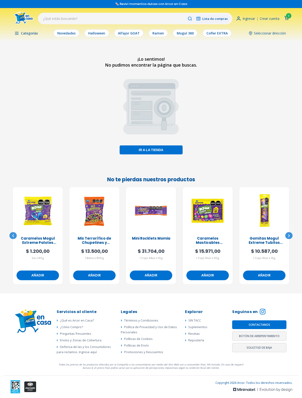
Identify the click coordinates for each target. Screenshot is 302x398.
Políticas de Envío (136, 345)
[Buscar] (190, 19)
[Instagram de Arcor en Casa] (262, 312)
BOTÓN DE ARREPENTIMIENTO (259, 336)
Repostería (196, 340)
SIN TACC (194, 320)
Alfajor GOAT (129, 33)
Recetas (194, 333)
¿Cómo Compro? (71, 327)
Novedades (66, 33)
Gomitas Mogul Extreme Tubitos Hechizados (264, 240)
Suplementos (197, 327)
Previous (13, 235)
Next (289, 235)
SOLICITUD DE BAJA (259, 348)
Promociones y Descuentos (143, 352)
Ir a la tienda (151, 150)
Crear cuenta (269, 18)
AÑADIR (37, 275)
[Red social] (15, 386)
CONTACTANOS (259, 325)
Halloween (96, 33)
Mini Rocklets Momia (151, 238)
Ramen (158, 33)
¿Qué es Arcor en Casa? (77, 320)
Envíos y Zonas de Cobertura (80, 340)
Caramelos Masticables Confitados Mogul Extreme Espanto (208, 240)
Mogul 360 (185, 33)
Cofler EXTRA (217, 33)
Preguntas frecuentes (75, 333)
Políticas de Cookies (138, 339)
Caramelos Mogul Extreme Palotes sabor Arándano (38, 240)
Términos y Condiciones (141, 320)
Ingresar (249, 18)
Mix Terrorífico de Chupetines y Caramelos (94, 240)
